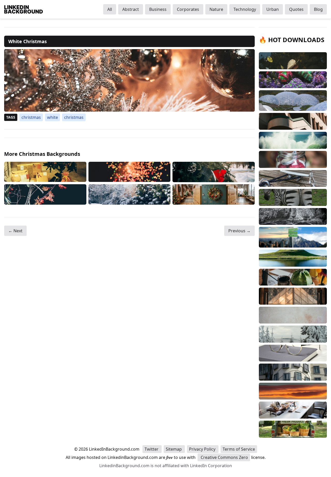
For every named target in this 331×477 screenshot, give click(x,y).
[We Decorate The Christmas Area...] (213, 172)
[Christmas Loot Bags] (45, 172)
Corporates (188, 9)
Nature (216, 9)
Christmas (31, 117)
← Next (15, 231)
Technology (245, 9)
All (109, 9)
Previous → (239, 231)
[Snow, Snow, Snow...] (129, 194)
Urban (272, 9)
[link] (129, 80)
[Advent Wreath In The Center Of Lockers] (213, 194)
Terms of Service (239, 449)
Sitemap (174, 449)
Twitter (152, 449)
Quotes (296, 9)
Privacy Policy (202, 449)
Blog (318, 9)
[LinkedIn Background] (23, 9)
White (52, 117)
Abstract (130, 9)
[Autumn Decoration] (45, 194)
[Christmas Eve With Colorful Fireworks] (129, 172)
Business (158, 9)
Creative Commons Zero (224, 457)
